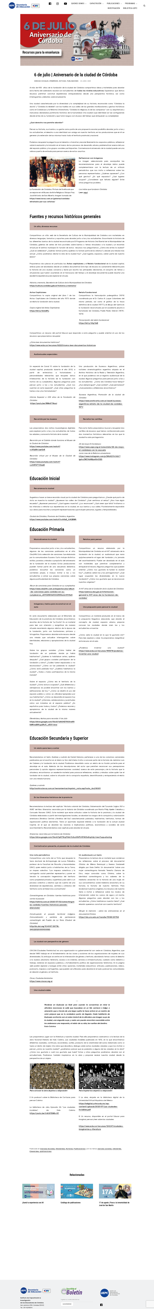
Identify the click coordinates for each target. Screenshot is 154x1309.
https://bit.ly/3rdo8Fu (39, 311)
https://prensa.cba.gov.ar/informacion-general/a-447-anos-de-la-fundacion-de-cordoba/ (99, 595)
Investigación (114, 8)
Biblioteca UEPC (130, 8)
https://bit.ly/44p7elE (88, 323)
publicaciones (46, 1151)
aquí (86, 192)
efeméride (117, 1149)
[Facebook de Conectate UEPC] (101, 1305)
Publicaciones (113, 3)
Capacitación (95, 3)
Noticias (62, 81)
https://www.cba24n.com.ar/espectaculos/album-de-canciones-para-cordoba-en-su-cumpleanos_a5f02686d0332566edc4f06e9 (52, 592)
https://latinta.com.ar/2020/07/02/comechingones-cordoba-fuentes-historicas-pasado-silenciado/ (52, 905)
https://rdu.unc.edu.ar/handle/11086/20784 (99, 917)
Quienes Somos (77, 3)
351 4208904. (28, 1307)
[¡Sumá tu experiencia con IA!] (38, 1191)
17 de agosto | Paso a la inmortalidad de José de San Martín (114, 1204)
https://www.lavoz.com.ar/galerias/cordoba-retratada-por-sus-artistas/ (50, 200)
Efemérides (53, 81)
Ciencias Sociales (41, 81)
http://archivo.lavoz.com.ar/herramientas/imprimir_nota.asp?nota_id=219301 (65, 788)
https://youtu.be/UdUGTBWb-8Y (44, 1113)
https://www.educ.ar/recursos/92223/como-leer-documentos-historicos (63, 345)
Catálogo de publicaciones (70, 1203)
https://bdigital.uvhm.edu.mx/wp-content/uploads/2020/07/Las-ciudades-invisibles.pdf (98, 1106)
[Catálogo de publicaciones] (77, 1191)
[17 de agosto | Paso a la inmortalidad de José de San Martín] (115, 1191)
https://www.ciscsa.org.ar (41, 981)
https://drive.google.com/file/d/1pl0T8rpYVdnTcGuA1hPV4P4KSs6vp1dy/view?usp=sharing (71, 837)
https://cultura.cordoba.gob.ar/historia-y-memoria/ (53, 285)
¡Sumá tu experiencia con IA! (33, 1203)
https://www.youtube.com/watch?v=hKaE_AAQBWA (53, 519)
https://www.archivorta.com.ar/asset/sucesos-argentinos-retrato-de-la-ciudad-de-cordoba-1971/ (101, 404)
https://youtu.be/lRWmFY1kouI (43, 403)
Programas (130, 3)
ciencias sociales (105, 1149)
